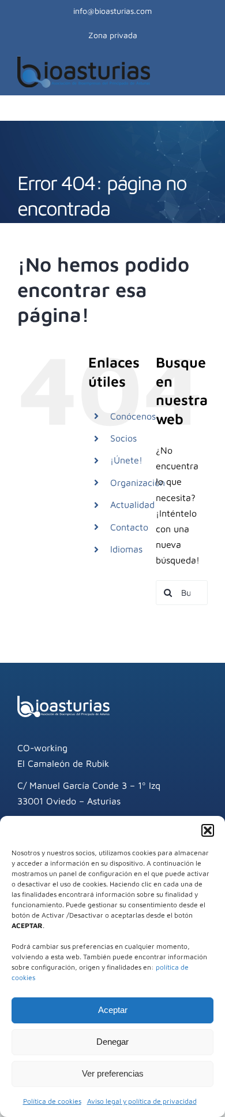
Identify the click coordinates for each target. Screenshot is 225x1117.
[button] (207, 830)
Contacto (129, 527)
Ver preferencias (113, 1073)
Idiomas (126, 549)
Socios (123, 438)
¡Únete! (126, 460)
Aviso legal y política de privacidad (142, 1101)
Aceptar (112, 1010)
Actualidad (132, 504)
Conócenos (133, 416)
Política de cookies (52, 1101)
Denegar (112, 1042)
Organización (137, 482)
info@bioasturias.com (112, 11)
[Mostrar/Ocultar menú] (201, 72)
